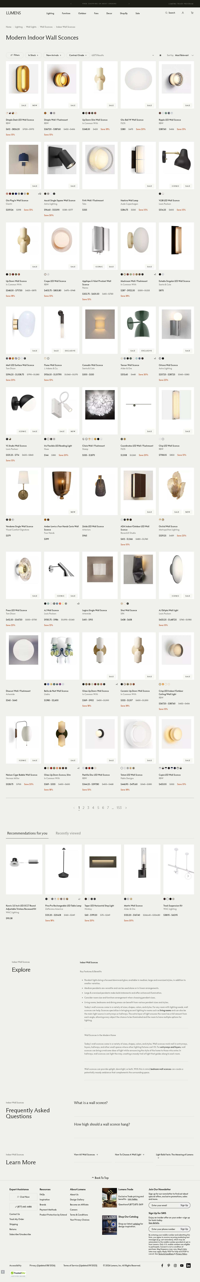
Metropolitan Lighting (169, 529)
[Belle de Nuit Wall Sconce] (61, 650)
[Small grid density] (153, 55)
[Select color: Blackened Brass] (142, 274)
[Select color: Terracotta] (133, 684)
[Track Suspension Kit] (181, 863)
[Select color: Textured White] (51, 194)
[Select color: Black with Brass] (128, 520)
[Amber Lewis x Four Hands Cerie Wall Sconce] (61, 485)
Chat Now (25, 1197)
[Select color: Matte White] (83, 768)
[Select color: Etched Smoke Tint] (133, 768)
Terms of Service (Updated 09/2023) (80, 1265)
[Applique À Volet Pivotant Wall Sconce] (100, 240)
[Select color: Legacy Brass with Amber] (163, 520)
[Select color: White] (54, 113)
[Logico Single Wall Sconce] (100, 569)
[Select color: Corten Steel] (131, 520)
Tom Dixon (11, 368)
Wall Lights (31, 27)
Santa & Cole (165, 284)
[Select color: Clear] (125, 768)
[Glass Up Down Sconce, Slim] (61, 734)
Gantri (9, 204)
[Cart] (192, 13)
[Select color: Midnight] (22, 194)
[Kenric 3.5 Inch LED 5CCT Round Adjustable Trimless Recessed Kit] (24, 863)
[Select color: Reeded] (48, 358)
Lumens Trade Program (181, 4)
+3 (78, 603)
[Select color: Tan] (131, 684)
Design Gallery (77, 1199)
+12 (39, 193)
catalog (136, 1223)
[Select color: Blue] (48, 684)
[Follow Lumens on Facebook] (162, 1265)
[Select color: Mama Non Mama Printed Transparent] (92, 439)
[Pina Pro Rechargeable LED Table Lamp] (63, 863)
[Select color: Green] (54, 684)
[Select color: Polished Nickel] (13, 520)
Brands (43, 1204)
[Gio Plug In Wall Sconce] (23, 159)
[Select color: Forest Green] (131, 358)
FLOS (123, 123)
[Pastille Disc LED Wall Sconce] (100, 734)
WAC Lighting (12, 912)
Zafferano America (54, 909)
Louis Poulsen (165, 204)
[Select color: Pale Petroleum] (48, 603)
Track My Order (16, 1219)
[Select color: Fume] (83, 439)
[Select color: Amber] (45, 113)
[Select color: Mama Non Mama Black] (98, 439)
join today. (133, 1199)
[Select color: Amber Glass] (13, 113)
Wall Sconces (46, 27)
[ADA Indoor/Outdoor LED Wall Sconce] (138, 485)
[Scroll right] (188, 876)
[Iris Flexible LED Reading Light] (61, 404)
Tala (84, 204)
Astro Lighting (50, 204)
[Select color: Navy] (139, 358)
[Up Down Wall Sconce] (23, 240)
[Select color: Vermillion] (89, 768)
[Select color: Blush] (45, 274)
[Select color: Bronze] (45, 194)
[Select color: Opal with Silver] (22, 358)
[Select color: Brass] (136, 274)
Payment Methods (48, 1209)
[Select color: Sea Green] (136, 358)
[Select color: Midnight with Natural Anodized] (172, 768)
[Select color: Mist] (25, 194)
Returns (12, 1229)
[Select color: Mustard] (28, 194)
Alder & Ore (126, 368)
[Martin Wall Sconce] (142, 863)
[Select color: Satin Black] (92, 899)
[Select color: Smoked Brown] (48, 520)
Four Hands (49, 533)
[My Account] (183, 13)
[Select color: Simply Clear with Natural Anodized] (160, 768)
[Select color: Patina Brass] (139, 274)
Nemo (85, 287)
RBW (8, 123)
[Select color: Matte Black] (54, 194)
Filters (17, 55)
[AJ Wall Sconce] (61, 569)
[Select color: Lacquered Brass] (10, 439)
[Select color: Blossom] (7, 194)
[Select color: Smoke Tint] (128, 768)
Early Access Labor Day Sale (100, 3)
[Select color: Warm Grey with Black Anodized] (169, 768)
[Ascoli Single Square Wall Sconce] (61, 159)
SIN (122, 613)
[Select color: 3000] (163, 439)
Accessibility (15, 1265)
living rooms (165, 1010)
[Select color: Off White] (48, 439)
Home (8, 27)
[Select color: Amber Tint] (131, 768)
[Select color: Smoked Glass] (10, 113)
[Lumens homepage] (13, 13)
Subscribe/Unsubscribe (20, 1234)
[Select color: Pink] (60, 684)
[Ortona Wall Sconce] (176, 324)
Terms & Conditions (79, 1214)
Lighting (19, 27)
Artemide (86, 613)
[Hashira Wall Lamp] (138, 159)
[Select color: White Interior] (7, 113)
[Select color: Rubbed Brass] (131, 899)
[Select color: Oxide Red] (89, 113)
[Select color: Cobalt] (16, 194)
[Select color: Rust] (61, 899)
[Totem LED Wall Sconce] (138, 734)
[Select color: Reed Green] (92, 113)
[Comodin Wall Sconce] (100, 324)
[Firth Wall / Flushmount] (100, 159)
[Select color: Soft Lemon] (63, 603)
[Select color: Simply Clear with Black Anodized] (163, 768)
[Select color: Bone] (86, 113)
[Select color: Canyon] (10, 194)
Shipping (13, 1224)
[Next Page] (126, 807)
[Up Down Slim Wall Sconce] (100, 79)
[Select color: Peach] (95, 113)
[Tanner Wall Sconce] (138, 324)
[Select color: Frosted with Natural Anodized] (178, 768)
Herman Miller (12, 778)
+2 (79, 899)
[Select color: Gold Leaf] (67, 899)
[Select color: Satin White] (89, 899)
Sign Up (184, 1205)
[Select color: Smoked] (169, 113)
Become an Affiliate (79, 1204)
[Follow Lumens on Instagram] (175, 1265)
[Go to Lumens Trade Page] (109, 1197)
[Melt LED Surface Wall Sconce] (23, 324)
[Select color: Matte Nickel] (48, 194)
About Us (74, 1194)
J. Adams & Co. (51, 368)
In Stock (32, 55)
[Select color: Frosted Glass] (16, 113)
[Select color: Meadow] (19, 194)
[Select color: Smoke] (51, 113)
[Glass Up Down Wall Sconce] (100, 650)
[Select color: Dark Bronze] (164, 899)
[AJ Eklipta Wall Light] (176, 569)
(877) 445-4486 (24, 1206)
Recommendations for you (27, 833)
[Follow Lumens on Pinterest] (169, 1265)
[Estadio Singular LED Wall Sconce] (176, 240)
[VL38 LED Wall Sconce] (176, 159)
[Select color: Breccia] (86, 768)
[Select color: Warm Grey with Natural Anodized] (166, 768)
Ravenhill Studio (128, 533)
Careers (73, 1209)
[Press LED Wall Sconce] (23, 569)
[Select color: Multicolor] (57, 684)
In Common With (90, 123)
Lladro (47, 694)
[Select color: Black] (83, 113)
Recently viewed (68, 833)
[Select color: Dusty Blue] (57, 603)
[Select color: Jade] (166, 113)
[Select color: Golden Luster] (51, 684)
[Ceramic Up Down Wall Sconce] (138, 650)
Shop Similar (26, 105)
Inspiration (45, 1199)
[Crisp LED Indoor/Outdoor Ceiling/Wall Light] (176, 650)
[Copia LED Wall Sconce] (176, 734)
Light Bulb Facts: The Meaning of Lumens (174, 1154)
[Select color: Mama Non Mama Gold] (95, 439)
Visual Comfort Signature (17, 529)
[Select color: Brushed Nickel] (54, 439)
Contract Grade (76, 55)
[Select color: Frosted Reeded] (45, 358)
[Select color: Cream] (122, 358)
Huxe (46, 449)
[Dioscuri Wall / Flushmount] (23, 650)
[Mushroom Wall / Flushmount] (138, 240)
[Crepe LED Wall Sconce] (61, 240)
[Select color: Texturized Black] (160, 274)
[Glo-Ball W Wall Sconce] (138, 79)
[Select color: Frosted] (48, 113)
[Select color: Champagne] (125, 439)
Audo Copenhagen (129, 204)
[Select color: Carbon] (13, 194)
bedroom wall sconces (161, 1069)
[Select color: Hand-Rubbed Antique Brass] (10, 520)
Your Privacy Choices (79, 1219)
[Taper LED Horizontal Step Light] (103, 863)
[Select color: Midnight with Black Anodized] (175, 768)
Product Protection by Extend (53, 1214)
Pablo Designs (127, 778)
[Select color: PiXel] (101, 439)
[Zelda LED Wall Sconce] (100, 485)
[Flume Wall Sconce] (61, 324)
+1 (155, 274)
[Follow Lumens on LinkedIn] (188, 1265)
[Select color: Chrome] (7, 358)
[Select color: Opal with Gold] (19, 358)
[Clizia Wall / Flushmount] (100, 404)
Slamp (85, 449)
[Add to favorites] (9, 105)
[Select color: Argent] (122, 439)
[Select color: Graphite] (128, 603)
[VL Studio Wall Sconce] (23, 404)
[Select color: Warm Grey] (66, 603)
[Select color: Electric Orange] (60, 603)
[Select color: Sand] (122, 603)
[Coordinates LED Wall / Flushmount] (138, 404)
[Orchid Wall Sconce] (176, 485)
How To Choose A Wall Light (128, 1154)
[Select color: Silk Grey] (95, 768)
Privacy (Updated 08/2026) (42, 1265)
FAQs (42, 1194)
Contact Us (14, 1214)
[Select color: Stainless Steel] (54, 603)
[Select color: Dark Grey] (52, 899)
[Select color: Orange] (89, 439)
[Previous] (71, 3)
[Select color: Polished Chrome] (160, 358)
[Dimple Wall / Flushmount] (61, 79)
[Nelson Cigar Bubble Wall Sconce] (23, 734)
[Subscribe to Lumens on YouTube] (182, 1265)
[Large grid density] (160, 55)
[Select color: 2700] (160, 439)
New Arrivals (52, 55)
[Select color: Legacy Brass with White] (160, 520)
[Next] (129, 3)
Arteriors (86, 529)
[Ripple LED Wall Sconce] (176, 79)
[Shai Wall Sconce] (138, 569)
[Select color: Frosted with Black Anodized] (181, 768)
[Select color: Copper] (160, 113)
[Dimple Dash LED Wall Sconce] (23, 79)
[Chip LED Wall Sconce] (176, 404)
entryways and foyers (170, 1047)
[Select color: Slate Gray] (125, 358)
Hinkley (88, 909)
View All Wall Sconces (84, 1154)
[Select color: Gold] (13, 358)
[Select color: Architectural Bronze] (142, 358)
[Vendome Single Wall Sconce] (23, 485)
